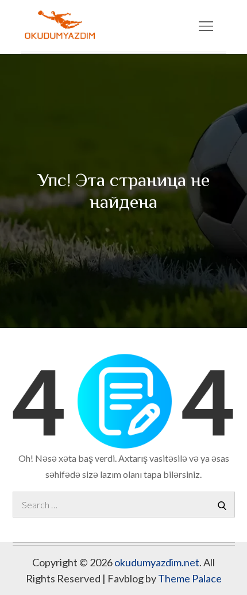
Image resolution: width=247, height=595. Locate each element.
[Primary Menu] (206, 26)
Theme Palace (190, 578)
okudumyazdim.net (156, 562)
